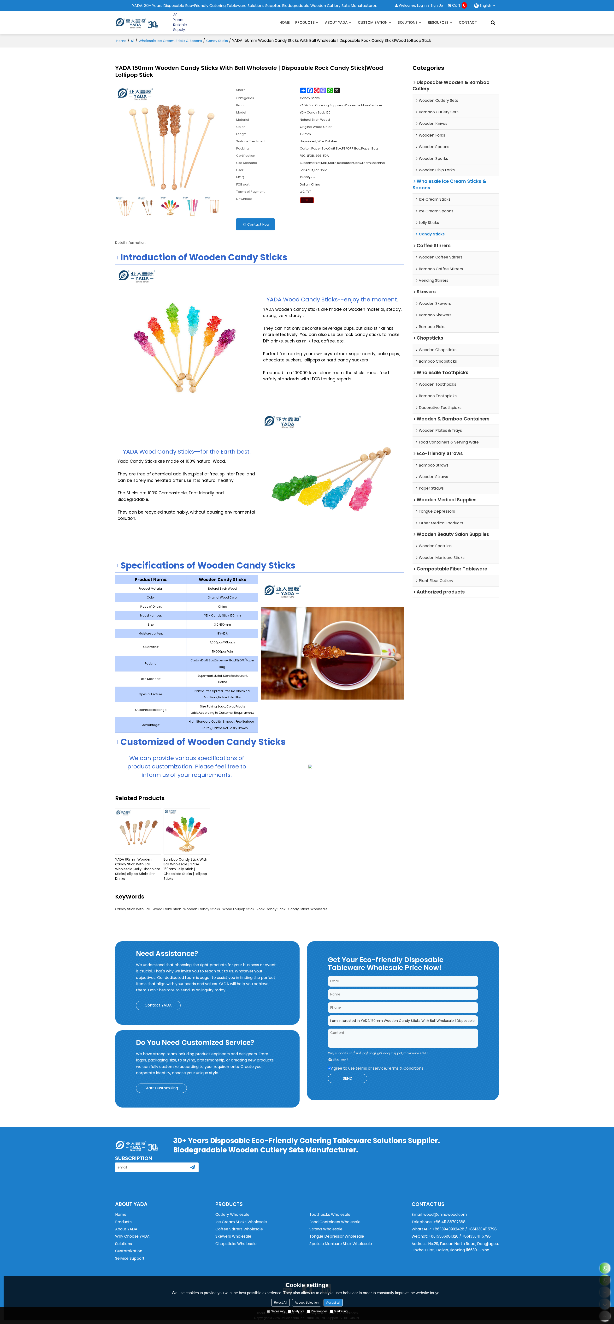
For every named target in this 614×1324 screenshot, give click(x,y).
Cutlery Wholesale (232, 1214)
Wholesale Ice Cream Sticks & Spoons (170, 40)
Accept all (333, 1302)
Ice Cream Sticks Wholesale (241, 1221)
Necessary (278, 1311)
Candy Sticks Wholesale (308, 909)
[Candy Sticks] (307, 200)
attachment (340, 1059)
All (132, 40)
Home (284, 22)
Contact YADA (158, 1005)
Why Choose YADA (132, 1236)
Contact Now (258, 224)
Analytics (298, 1311)
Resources (438, 22)
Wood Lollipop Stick (238, 909)
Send (347, 1078)
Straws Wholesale (325, 1229)
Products (305, 22)
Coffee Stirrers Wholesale (239, 1229)
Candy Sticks (217, 40)
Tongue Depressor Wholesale (336, 1236)
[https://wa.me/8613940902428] (605, 1268)
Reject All (280, 1302)
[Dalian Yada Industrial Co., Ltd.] (136, 22)
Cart (459, 5)
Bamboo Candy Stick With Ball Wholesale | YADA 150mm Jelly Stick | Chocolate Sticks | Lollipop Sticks (185, 869)
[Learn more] (332, 768)
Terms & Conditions (405, 1068)
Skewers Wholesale (233, 1236)
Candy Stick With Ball (132, 909)
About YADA (336, 22)
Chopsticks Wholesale (236, 1243)
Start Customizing (161, 1088)
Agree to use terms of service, (377, 1068)
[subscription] (193, 1167)
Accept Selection (307, 1302)
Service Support (130, 1258)
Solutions (408, 22)
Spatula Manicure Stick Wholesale (340, 1243)
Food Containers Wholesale (334, 1221)
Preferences (319, 1311)
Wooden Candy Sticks (201, 909)
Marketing (341, 1311)
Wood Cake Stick (167, 909)
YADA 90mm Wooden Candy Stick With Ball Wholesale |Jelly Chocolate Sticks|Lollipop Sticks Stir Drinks (137, 869)
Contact (468, 22)
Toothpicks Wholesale (329, 1214)
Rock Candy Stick (271, 909)
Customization (373, 22)
